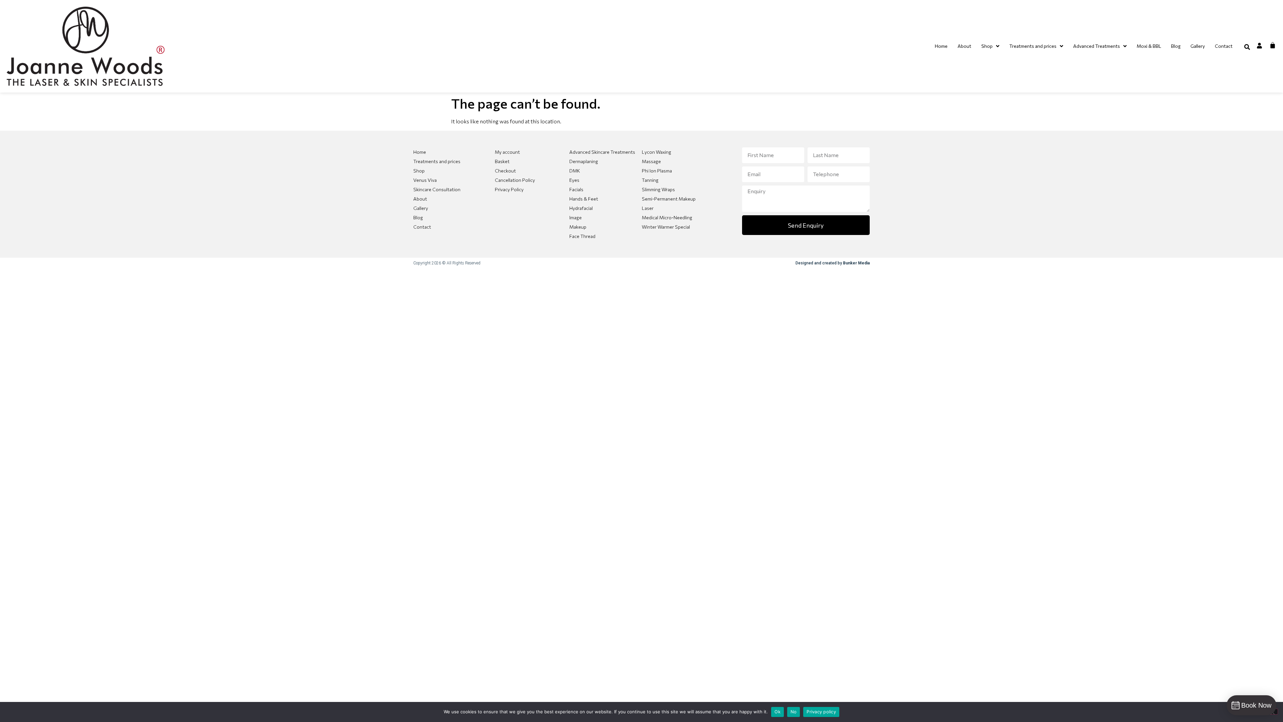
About (420, 199)
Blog (418, 217)
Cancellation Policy (515, 180)
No (794, 711)
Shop (419, 170)
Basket (502, 161)
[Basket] (1272, 45)
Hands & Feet (583, 199)
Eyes (574, 180)
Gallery (420, 208)
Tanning (650, 180)
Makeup (577, 227)
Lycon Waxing (656, 152)
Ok (777, 711)
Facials (576, 189)
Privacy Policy (509, 189)
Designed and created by (833, 263)
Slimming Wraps (658, 189)
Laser (648, 208)
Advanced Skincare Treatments (602, 152)
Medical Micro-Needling (667, 217)
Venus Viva (425, 180)
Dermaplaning (583, 161)
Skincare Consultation (436, 189)
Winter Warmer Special (666, 227)
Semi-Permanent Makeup (669, 199)
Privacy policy (821, 711)
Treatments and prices (436, 161)
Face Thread (582, 236)
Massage (651, 161)
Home (419, 152)
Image (575, 217)
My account (507, 152)
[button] (1247, 47)
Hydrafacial (581, 208)
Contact (422, 227)
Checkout (505, 170)
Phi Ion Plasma (657, 170)
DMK (574, 170)
